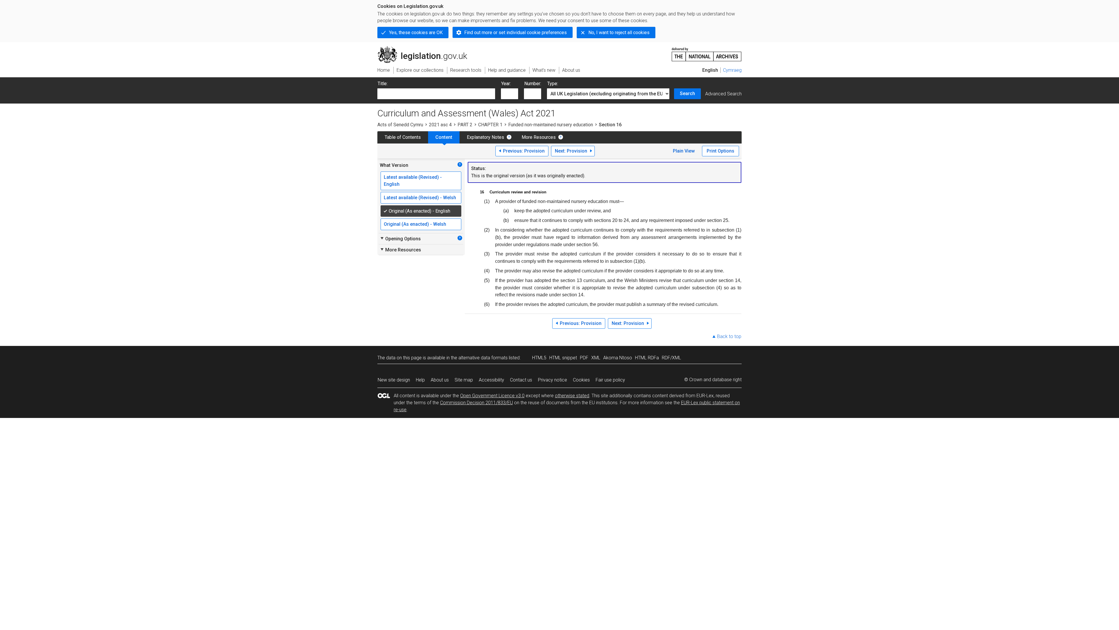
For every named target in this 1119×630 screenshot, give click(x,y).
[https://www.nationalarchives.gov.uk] (707, 52)
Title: (383, 83)
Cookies (581, 380)
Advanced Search (723, 94)
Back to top (729, 336)
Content (443, 137)
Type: (552, 83)
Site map (464, 380)
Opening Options (400, 239)
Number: (532, 83)
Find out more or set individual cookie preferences (515, 32)
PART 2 (465, 124)
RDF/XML (671, 357)
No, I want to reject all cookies (619, 32)
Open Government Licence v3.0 (492, 395)
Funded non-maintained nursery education (550, 124)
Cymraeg (732, 70)
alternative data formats (483, 357)
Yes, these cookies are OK (416, 32)
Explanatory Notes (485, 137)
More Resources (539, 137)
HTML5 (539, 357)
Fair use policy (610, 380)
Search (687, 93)
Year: (506, 83)
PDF (584, 357)
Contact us (521, 380)
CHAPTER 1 (490, 124)
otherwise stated (572, 395)
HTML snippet (563, 357)
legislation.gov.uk (425, 48)
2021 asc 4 (440, 124)
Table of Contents (403, 137)
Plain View (684, 151)
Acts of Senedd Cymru (400, 124)
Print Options (720, 151)
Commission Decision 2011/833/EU (476, 402)
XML (595, 357)
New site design (394, 380)
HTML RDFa (647, 357)
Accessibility (491, 380)
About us (440, 380)
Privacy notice (552, 380)
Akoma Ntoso (617, 357)
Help (420, 380)
